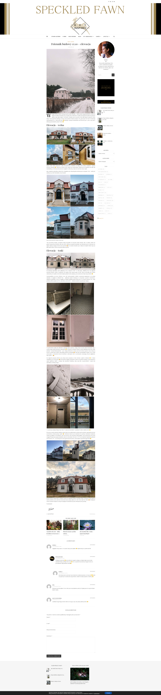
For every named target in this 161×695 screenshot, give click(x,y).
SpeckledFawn (51, 513)
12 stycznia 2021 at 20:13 (63, 573)
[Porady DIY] (105, 220)
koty (109, 187)
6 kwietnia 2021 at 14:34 (56, 599)
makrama (101, 195)
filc (100, 182)
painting (110, 195)
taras (100, 210)
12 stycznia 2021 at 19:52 (59, 558)
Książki (101, 189)
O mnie (64, 36)
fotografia (102, 184)
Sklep (79, 36)
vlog (107, 210)
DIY (110, 179)
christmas (102, 176)
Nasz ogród (71, 41)
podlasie (101, 200)
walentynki (102, 213)
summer (101, 208)
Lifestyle (105, 36)
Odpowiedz (92, 544)
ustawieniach (96, 693)
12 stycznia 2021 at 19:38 (56, 546)
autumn (101, 169)
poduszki (110, 200)
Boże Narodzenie (103, 171)
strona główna (55, 36)
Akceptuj (108, 693)
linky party (102, 192)
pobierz (109, 197)
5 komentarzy (92, 514)
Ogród (98, 36)
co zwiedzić (102, 179)
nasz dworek (72, 36)
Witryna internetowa (51, 629)
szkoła (109, 208)
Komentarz (49, 636)
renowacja (101, 205)
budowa (101, 174)
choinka (109, 174)
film (106, 182)
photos (101, 197)
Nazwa (48, 617)
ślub (110, 213)
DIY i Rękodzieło (87, 36)
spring (110, 205)
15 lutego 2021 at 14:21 (56, 586)
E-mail (48, 623)
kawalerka (101, 187)
